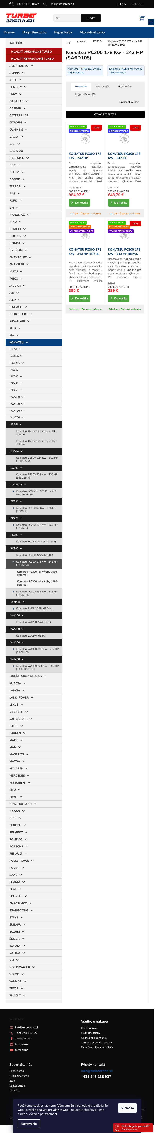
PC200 (14, 376)
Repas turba (16, 1071)
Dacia (13, 137)
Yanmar (15, 981)
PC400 (14, 383)
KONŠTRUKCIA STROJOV (26, 676)
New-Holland (20, 804)
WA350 (15, 397)
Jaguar (15, 286)
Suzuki (14, 932)
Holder (15, 236)
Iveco (13, 279)
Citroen (15, 122)
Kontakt (14, 1090)
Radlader (16, 602)
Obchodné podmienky (94, 1038)
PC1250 (15, 363)
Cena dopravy (89, 1028)
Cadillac (16, 101)
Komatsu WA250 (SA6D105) (33, 622)
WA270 (15, 629)
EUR (120, 4)
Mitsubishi (17, 783)
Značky (15, 995)
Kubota (15, 683)
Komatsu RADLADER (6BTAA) (34, 608)
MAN (12, 747)
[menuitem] (9, 32)
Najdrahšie (124, 86)
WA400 (15, 404)
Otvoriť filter (105, 114)
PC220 (14, 518)
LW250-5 (16, 484)
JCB (11, 293)
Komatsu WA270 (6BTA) (31, 636)
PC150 (14, 501)
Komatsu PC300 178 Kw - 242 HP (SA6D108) (37, 563)
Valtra (14, 953)
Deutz (14, 172)
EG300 (14, 468)
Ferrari (15, 186)
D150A (15, 451)
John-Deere (18, 314)
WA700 (15, 417)
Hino (13, 222)
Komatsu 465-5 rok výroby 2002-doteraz (36, 442)
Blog (12, 1081)
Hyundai (16, 250)
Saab (13, 875)
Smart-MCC (18, 903)
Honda (14, 243)
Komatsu (16, 342)
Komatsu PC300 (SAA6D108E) (34, 555)
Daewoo (16, 151)
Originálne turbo (19, 1076)
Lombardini (18, 719)
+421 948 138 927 (26, 1033)
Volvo (14, 974)
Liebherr (16, 712)
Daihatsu (16, 158)
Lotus (13, 726)
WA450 (15, 411)
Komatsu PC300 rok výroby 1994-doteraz (37, 573)
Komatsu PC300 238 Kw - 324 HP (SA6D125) (37, 593)
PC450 (14, 390)
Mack (13, 740)
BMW (13, 94)
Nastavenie (29, 1124)
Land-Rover (19, 697)
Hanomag (17, 215)
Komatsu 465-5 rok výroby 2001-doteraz (36, 432)
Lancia (14, 690)
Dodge (14, 179)
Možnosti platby (90, 1033)
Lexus (13, 705)
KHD (12, 328)
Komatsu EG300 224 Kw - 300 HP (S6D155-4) (37, 476)
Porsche (16, 846)
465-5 (14, 424)
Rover (14, 868)
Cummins (16, 130)
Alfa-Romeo (19, 66)
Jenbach (15, 307)
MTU (12, 790)
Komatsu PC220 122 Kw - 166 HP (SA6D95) (37, 526)
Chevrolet (18, 257)
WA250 (15, 615)
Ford (13, 200)
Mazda (14, 761)
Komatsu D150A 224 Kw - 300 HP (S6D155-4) (37, 459)
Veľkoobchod (17, 1086)
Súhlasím (127, 1108)
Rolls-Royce (19, 861)
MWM (13, 797)
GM (11, 208)
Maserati (16, 754)
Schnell (15, 896)
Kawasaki (17, 321)
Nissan (14, 811)
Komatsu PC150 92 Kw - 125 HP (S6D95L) (36, 509)
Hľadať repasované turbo (32, 59)
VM (11, 960)
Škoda (14, 939)
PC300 (14, 548)
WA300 (15, 642)
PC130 (14, 370)
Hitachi (15, 229)
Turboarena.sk (23, 1038)
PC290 (14, 535)
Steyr (13, 917)
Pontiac (15, 839)
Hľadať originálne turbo (31, 51)
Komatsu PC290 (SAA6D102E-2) (36, 541)
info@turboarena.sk (26, 1027)
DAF (12, 144)
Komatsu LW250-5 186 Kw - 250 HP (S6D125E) (36, 493)
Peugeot (16, 832)
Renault (15, 854)
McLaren (16, 768)
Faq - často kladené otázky (97, 1047)
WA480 (15, 659)
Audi (12, 80)
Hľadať (90, 18)
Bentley (15, 87)
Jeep (12, 300)
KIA (11, 335)
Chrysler (16, 264)
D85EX (15, 356)
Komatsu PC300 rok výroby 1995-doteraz (37, 583)
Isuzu (13, 271)
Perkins (15, 825)
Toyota (14, 946)
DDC (12, 165)
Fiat (12, 193)
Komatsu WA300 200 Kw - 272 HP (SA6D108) (37, 650)
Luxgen (15, 733)
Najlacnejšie (102, 86)
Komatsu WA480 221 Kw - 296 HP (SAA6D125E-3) (37, 667)
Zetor (14, 988)
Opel (13, 818)
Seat (12, 889)
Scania (14, 882)
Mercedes (17, 776)
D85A (14, 349)
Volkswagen (19, 967)
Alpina (14, 73)
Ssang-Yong (18, 910)
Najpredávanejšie (85, 94)
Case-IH (15, 108)
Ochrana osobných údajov (96, 1042)
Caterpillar (18, 115)
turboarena (21, 1044)
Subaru (15, 924)
